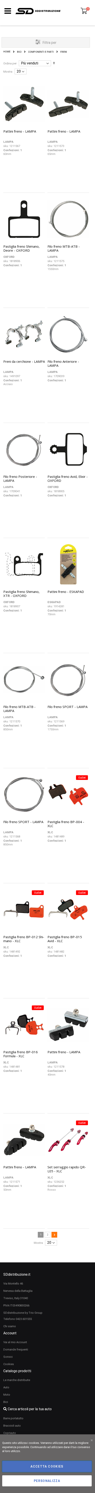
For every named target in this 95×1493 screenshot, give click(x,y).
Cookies (8, 1364)
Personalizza (47, 1481)
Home (6, 51)
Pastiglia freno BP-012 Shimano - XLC (23, 939)
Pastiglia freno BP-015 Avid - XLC (65, 939)
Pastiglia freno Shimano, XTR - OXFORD (21, 593)
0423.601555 (24, 1319)
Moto (6, 1394)
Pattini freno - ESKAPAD (66, 591)
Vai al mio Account (15, 1342)
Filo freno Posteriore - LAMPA (20, 478)
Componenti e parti (41, 52)
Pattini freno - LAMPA (19, 131)
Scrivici (8, 1356)
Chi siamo (9, 1326)
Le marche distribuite (16, 1380)
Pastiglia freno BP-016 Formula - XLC (20, 1054)
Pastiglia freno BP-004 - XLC (66, 824)
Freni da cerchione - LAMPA (24, 361)
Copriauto (9, 1433)
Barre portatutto (13, 1418)
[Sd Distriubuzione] (38, 11)
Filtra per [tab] (49, 43)
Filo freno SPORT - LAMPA (67, 706)
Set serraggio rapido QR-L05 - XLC (67, 1169)
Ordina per (10, 63)
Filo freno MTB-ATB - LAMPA (64, 248)
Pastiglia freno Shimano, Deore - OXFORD (21, 248)
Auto (6, 1387)
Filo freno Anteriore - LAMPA (63, 363)
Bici (19, 52)
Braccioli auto (12, 1425)
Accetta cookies (46, 1466)
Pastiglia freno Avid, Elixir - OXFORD (68, 478)
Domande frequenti (15, 1349)
